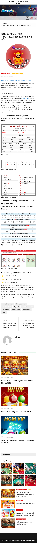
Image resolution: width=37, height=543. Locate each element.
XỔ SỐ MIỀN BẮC (6, 73)
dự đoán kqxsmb (20, 304)
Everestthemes (31, 540)
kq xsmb (16, 307)
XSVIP (29, 489)
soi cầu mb (6, 309)
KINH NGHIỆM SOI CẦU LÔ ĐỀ (25, 503)
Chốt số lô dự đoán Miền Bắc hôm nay (16, 272)
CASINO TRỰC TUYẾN (21, 519)
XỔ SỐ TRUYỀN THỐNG (18, 73)
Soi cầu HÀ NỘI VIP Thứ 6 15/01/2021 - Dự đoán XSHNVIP (27, 325)
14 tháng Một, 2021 (25, 80)
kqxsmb (25, 307)
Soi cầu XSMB (25, 98)
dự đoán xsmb (7, 307)
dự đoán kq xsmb (7, 304)
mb (32, 307)
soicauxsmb (26, 309)
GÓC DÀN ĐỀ (19, 500)
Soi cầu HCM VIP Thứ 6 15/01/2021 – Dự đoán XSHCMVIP (9, 325)
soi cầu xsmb (16, 309)
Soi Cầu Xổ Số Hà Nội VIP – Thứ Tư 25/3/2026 (16, 412)
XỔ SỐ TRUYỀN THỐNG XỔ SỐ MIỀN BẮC (10, 80)
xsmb (4, 312)
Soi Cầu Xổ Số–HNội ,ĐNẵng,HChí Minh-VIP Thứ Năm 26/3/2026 (24, 495)
